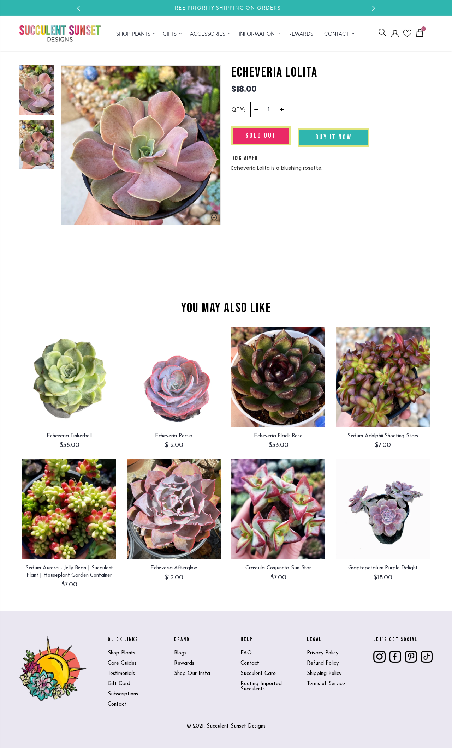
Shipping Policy (324, 673)
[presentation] (78, 8)
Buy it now (333, 137)
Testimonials (121, 673)
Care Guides (122, 663)
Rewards (184, 663)
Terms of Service (326, 684)
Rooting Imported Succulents (261, 686)
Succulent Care (258, 673)
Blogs (180, 653)
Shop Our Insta (192, 673)
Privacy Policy (322, 653)
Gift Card (119, 684)
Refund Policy (323, 663)
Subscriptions (123, 694)
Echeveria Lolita (274, 72)
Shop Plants (121, 653)
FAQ (246, 653)
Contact (117, 704)
